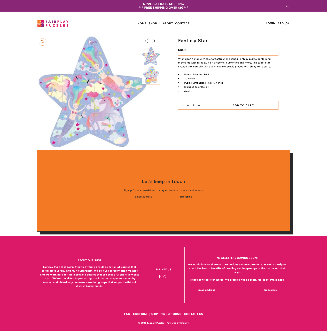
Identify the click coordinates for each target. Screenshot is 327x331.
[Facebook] (160, 276)
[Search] (287, 6)
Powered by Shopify (178, 323)
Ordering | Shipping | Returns (157, 314)
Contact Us (193, 314)
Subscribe (186, 196)
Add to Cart (243, 105)
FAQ (127, 314)
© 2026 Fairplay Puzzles (151, 323)
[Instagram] (164, 276)
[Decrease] (188, 105)
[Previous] (146, 41)
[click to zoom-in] (42, 42)
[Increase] (199, 105)
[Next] (153, 41)
